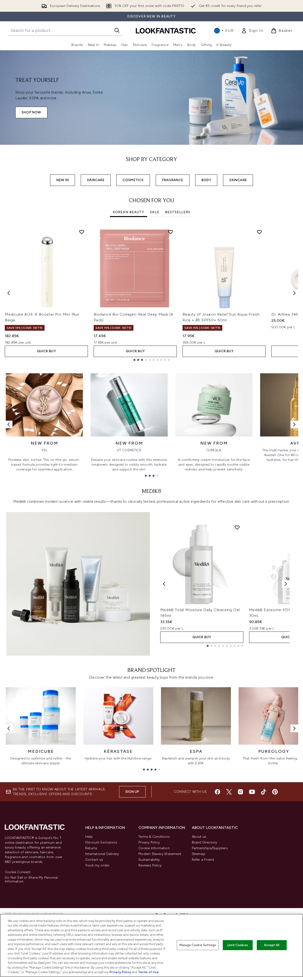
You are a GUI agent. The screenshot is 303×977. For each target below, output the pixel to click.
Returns (91, 848)
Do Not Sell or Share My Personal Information (31, 879)
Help (89, 837)
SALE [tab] (154, 212)
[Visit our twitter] (229, 792)
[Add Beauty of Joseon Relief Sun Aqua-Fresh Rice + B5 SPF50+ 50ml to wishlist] (259, 232)
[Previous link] (8, 424)
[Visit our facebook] (217, 792)
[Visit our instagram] (240, 792)
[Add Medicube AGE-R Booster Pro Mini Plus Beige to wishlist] (81, 232)
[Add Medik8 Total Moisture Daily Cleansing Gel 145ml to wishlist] (237, 527)
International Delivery (102, 854)
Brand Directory (204, 842)
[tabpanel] (151, 293)
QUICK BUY (46, 351)
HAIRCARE (95, 180)
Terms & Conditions (154, 837)
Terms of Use (148, 972)
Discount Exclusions (101, 842)
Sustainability (149, 860)
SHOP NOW (31, 112)
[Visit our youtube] (252, 792)
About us (199, 837)
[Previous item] (8, 293)
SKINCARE (238, 180)
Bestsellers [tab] (177, 212)
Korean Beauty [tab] (128, 212)
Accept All (271, 945)
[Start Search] (117, 30)
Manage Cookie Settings (197, 945)
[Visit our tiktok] (263, 792)
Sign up (132, 792)
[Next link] (294, 424)
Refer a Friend (203, 860)
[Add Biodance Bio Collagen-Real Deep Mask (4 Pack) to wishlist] (170, 232)
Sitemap (198, 854)
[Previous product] (164, 584)
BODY (206, 180)
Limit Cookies (238, 945)
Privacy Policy (149, 842)
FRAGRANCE (172, 180)
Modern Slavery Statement (159, 854)
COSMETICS (133, 180)
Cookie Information (154, 848)
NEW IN (62, 180)
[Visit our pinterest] (275, 792)
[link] (252, 30)
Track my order (97, 865)
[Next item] (294, 293)
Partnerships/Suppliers (210, 848)
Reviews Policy (149, 865)
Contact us (94, 860)
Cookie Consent (18, 872)
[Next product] (286, 584)
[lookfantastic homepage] (166, 30)
